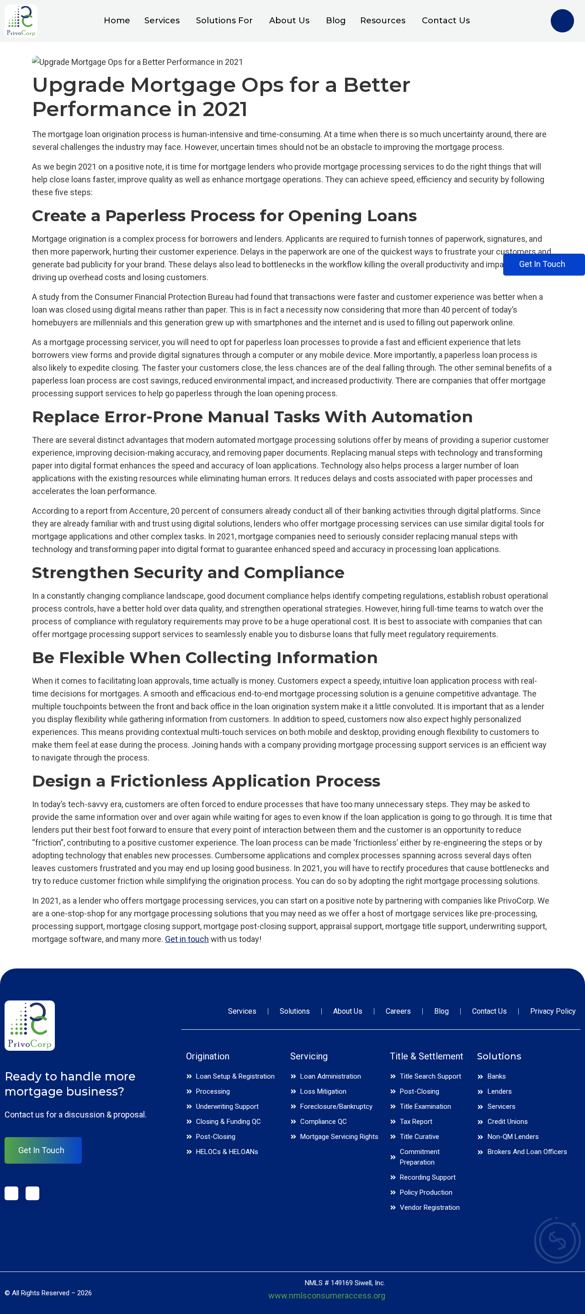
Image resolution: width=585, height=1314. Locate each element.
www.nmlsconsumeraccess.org (326, 1295)
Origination (207, 1056)
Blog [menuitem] (336, 21)
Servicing (309, 1056)
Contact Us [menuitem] (446, 21)
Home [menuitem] (117, 21)
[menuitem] (158, 20)
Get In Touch (41, 1150)
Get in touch (187, 939)
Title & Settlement (426, 1056)
